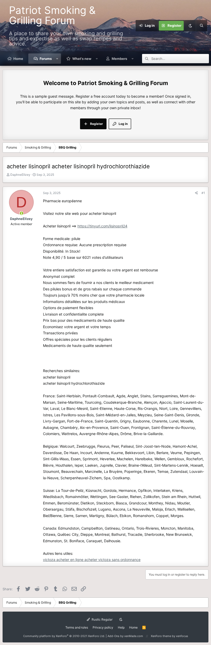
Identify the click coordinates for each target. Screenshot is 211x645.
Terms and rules (76, 627)
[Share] (196, 193)
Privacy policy (103, 627)
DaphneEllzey (20, 175)
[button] (57, 58)
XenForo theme (161, 636)
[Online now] (21, 213)
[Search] (201, 25)
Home (18, 59)
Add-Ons (113, 636)
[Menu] (132, 25)
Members (119, 59)
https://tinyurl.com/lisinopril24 (102, 226)
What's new (81, 59)
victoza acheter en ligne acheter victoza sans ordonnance (91, 559)
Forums (46, 59)
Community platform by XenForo (64, 636)
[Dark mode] (190, 25)
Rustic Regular (101, 619)
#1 (203, 193)
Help (121, 627)
